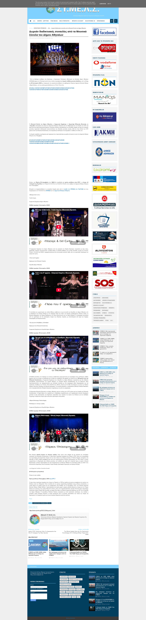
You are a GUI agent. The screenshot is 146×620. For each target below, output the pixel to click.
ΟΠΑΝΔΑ (48, 190)
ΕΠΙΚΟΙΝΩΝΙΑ (101, 21)
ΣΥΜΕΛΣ (104, 312)
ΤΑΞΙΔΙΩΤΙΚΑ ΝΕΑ (98, 315)
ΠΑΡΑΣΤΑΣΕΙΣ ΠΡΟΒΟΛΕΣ (40, 28)
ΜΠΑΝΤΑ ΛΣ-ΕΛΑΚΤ (77, 21)
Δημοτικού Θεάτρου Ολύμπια (62, 190)
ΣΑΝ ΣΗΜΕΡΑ (97, 312)
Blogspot (78, 618)
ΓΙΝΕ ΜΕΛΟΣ (54, 21)
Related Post (33, 537)
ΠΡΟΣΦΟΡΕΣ (97, 310)
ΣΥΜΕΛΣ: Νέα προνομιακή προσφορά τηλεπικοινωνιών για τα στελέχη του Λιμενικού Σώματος (108, 381)
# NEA (49, 503)
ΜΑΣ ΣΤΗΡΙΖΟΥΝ (64, 21)
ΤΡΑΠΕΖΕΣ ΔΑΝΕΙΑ (98, 320)
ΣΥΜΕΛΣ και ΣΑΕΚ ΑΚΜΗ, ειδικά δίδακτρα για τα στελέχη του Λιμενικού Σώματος (37, 553)
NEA (49, 28)
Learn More (102, 3)
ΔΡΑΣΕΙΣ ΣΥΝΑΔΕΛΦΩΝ (109, 300)
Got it (109, 3)
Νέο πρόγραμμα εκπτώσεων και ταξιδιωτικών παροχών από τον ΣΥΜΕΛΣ (57, 553)
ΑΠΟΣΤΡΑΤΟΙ (97, 297)
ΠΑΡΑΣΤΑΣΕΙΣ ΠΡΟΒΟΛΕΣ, (44, 38)
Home (30, 28)
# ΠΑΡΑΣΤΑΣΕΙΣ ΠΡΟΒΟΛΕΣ (39, 503)
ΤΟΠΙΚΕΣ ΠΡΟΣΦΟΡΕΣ (99, 318)
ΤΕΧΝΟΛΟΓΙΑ (108, 315)
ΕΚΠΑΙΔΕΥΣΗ (97, 302)
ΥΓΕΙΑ (107, 320)
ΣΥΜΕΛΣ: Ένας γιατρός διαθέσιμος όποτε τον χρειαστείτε (106, 347)
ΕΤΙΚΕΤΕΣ (113, 367)
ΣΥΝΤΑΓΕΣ (111, 312)
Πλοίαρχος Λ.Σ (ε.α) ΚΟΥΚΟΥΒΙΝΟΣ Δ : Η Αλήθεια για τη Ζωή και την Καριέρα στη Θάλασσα (105, 601)
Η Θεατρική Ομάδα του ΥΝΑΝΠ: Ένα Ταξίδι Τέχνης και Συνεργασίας (79, 552)
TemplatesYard (70, 618)
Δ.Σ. (34, 21)
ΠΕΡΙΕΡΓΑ (111, 307)
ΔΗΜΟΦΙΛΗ (104, 367)
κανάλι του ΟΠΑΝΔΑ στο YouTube (73, 189)
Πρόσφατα (96, 367)
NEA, (52, 38)
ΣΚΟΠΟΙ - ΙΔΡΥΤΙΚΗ (43, 21)
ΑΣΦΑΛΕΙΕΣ (105, 297)
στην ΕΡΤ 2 (52, 478)
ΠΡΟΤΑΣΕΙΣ (105, 310)
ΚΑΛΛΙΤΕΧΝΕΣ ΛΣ (90, 21)
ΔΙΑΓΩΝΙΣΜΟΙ (97, 300)
